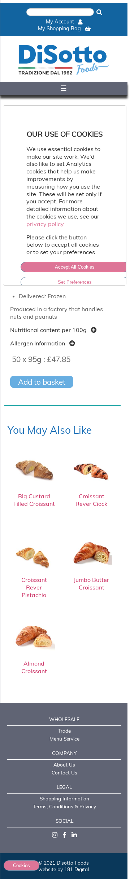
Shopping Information (64, 798)
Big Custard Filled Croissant (34, 499)
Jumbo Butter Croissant (91, 583)
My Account (60, 21)
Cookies (21, 865)
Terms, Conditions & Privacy (64, 806)
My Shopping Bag (60, 28)
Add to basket (41, 382)
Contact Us (64, 772)
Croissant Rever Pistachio (34, 587)
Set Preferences (75, 282)
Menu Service (64, 739)
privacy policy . (46, 224)
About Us (64, 764)
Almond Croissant (34, 667)
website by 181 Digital (63, 869)
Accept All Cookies (75, 267)
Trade (64, 731)
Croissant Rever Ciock (91, 499)
